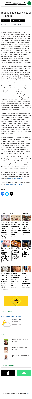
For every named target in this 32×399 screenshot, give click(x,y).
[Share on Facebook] (2, 194)
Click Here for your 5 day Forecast (11, 316)
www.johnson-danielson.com (14, 184)
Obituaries (4, 335)
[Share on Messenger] (7, 194)
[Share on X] (11, 194)
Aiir (28, 393)
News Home (6, 20)
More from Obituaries (18, 20)
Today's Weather (7, 311)
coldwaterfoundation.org (15, 178)
